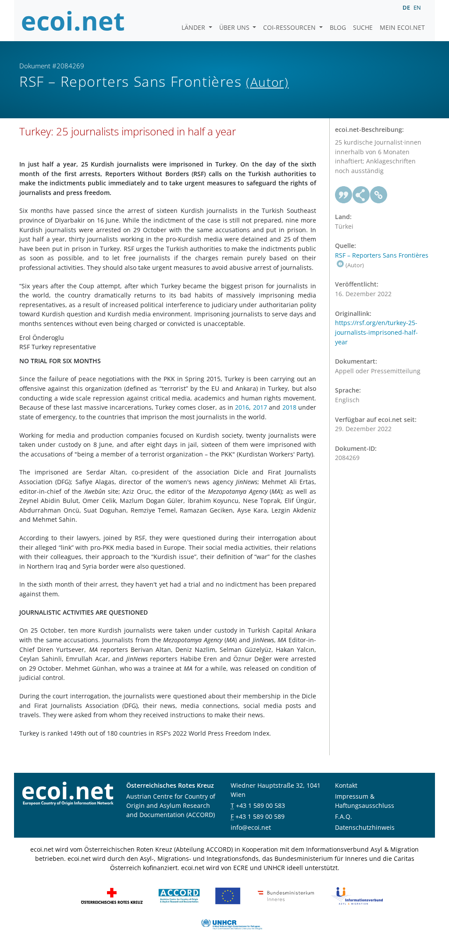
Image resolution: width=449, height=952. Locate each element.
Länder (194, 27)
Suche (363, 27)
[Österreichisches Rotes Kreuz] (111, 895)
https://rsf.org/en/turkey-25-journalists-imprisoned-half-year (376, 332)
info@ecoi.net (251, 827)
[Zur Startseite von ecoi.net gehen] (73, 21)
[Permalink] (379, 195)
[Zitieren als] (344, 195)
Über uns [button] (235, 27)
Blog (338, 27)
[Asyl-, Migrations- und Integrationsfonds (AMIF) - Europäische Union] (228, 895)
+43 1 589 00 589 (260, 816)
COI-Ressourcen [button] (290, 27)
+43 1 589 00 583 (260, 805)
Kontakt (346, 785)
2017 (260, 407)
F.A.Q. (343, 816)
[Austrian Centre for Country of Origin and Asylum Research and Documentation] (179, 895)
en (417, 7)
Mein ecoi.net (402, 27)
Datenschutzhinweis (365, 827)
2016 (242, 407)
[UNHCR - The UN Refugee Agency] (231, 924)
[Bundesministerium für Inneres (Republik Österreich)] (286, 895)
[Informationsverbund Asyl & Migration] (357, 895)
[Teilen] (361, 195)
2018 (289, 407)
